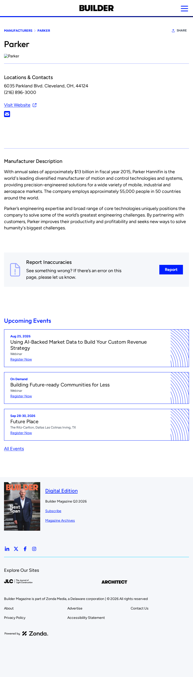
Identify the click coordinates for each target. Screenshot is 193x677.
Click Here (7, 114)
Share (182, 30)
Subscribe (53, 511)
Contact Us (140, 608)
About (9, 608)
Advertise (74, 608)
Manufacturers (18, 30)
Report (171, 269)
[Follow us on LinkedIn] (7, 549)
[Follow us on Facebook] (25, 549)
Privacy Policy (14, 618)
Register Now (21, 359)
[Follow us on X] (16, 549)
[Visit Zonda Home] (26, 633)
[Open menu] (184, 9)
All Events (14, 448)
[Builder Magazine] (96, 8)
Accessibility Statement (86, 618)
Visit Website (17, 105)
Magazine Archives (60, 520)
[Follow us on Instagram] (34, 549)
